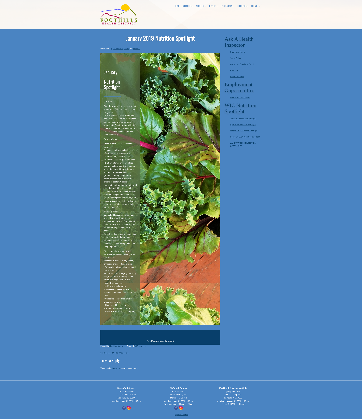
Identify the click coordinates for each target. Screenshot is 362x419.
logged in (116, 368)
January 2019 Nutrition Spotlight (160, 38)
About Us (200, 5)
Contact (255, 5)
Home (177, 5)
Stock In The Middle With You (114, 353)
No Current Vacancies (240, 97)
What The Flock (237, 76)
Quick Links (187, 5)
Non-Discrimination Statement (160, 341)
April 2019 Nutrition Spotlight (243, 124)
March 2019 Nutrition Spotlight (243, 131)
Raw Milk (234, 70)
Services (212, 5)
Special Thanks (181, 414)
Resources (242, 5)
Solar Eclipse (236, 58)
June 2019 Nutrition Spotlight (243, 118)
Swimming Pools (237, 52)
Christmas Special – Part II (242, 64)
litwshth (136, 48)
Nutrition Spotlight (117, 346)
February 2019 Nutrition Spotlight (245, 137)
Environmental (227, 5)
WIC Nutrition (140, 346)
